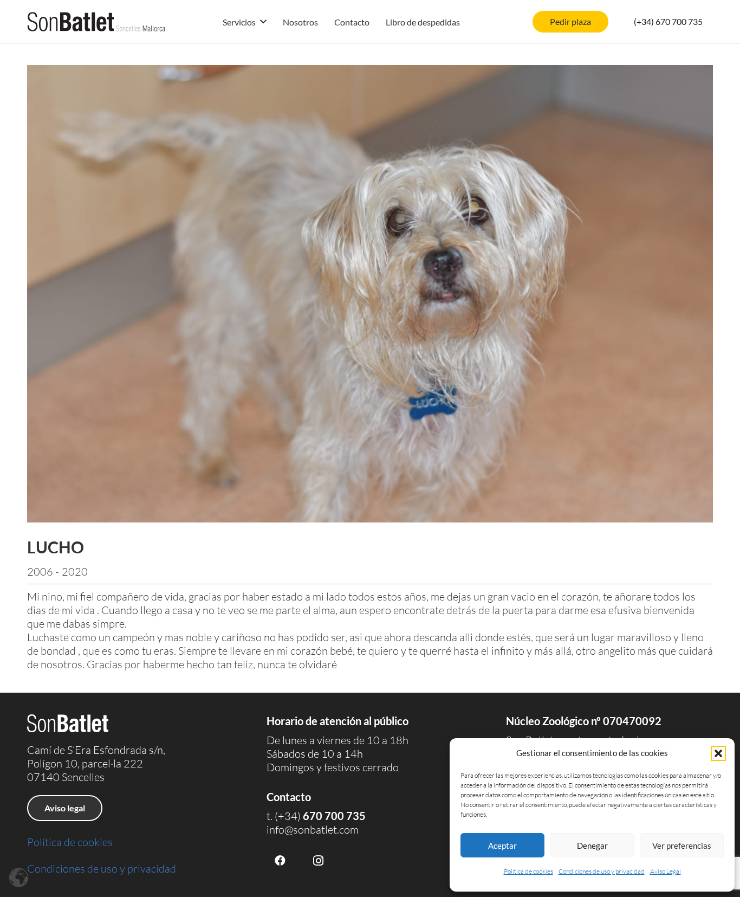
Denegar (592, 845)
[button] (718, 753)
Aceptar (502, 845)
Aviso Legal (665, 871)
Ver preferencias (681, 845)
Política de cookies (528, 871)
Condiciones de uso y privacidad (602, 871)
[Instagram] (318, 860)
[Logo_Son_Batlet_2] (96, 21)
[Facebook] (280, 860)
